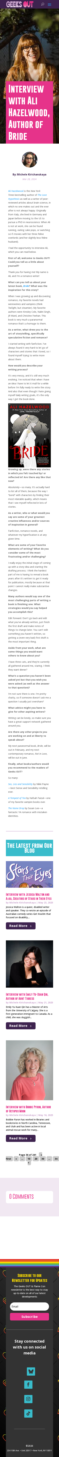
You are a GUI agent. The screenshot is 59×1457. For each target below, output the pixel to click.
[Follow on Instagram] (28, 1399)
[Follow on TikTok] (28, 1413)
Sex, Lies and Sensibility (20, 784)
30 (42, 1158)
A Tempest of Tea (17, 798)
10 (29, 1158)
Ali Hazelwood (15, 191)
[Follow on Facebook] (28, 1385)
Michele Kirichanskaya (22, 902)
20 (36, 1158)
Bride (26, 286)
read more (18, 925)
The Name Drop (16, 808)
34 (56, 1158)
